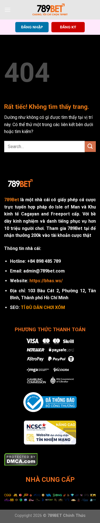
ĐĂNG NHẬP (32, 27)
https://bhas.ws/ (46, 280)
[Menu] (7, 9)
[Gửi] (90, 146)
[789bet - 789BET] (50, 9)
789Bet (11, 199)
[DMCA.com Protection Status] (21, 459)
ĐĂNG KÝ (68, 27)
